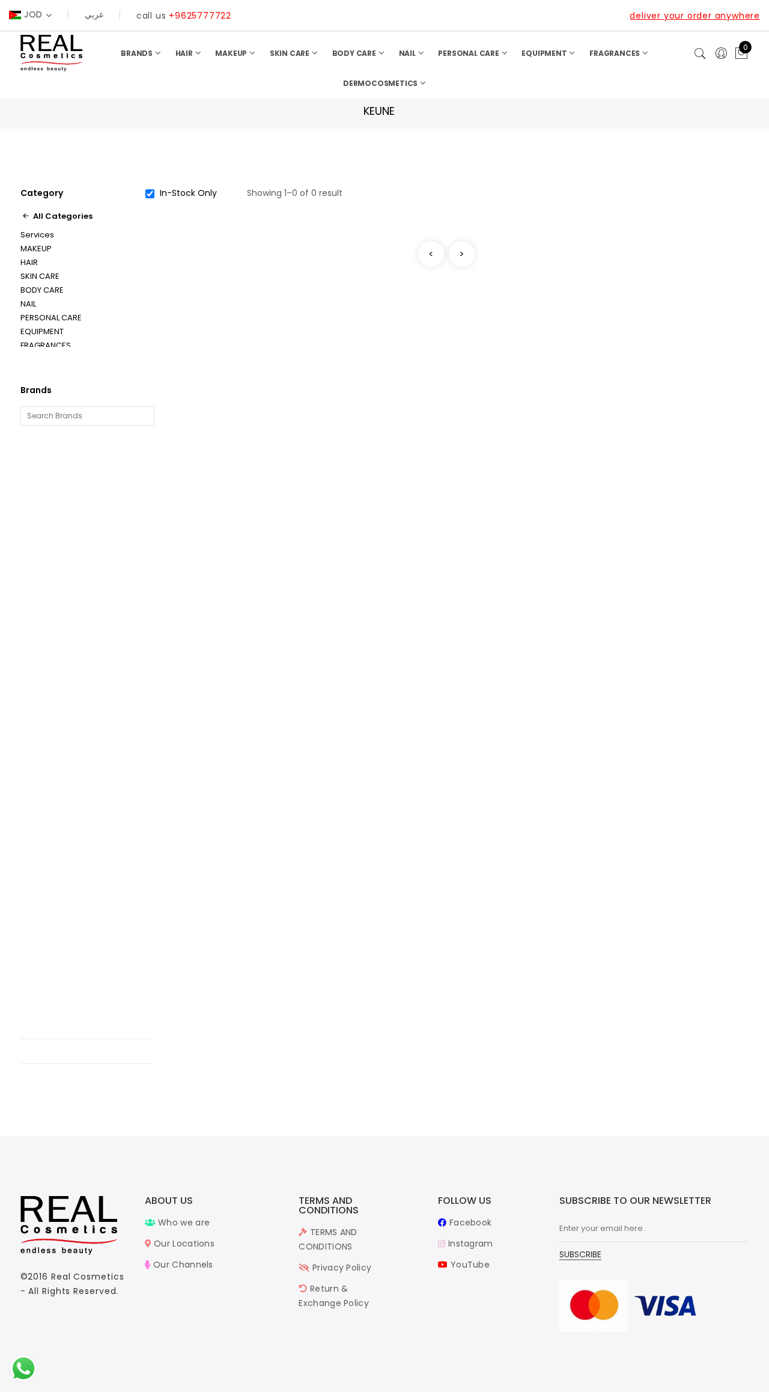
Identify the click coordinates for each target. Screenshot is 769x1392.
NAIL (408, 53)
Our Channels (182, 1265)
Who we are (183, 1222)
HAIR (185, 53)
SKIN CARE (290, 53)
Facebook (469, 1222)
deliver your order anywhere (695, 16)
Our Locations (182, 1244)
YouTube (469, 1265)
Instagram (469, 1244)
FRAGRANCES (615, 53)
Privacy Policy (340, 1268)
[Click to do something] (23, 1368)
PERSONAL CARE (469, 53)
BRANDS (137, 53)
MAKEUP (232, 53)
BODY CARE (355, 53)
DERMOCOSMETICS (381, 83)
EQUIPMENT (544, 53)
